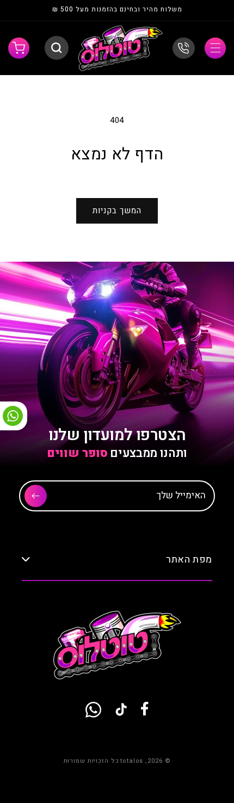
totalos (131, 760)
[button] (215, 48)
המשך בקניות (117, 211)
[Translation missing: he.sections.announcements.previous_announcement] (206, 11)
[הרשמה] (35, 496)
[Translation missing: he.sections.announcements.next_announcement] (28, 11)
